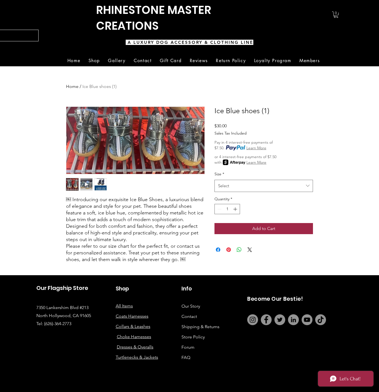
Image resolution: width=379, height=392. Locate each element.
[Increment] (235, 209)
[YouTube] (307, 319)
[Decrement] (218, 209)
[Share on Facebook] (218, 249)
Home (72, 86)
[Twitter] (279, 319)
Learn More (256, 147)
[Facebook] (266, 319)
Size (219, 173)
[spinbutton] (227, 209)
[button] (336, 14)
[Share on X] (249, 249)
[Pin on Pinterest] (228, 249)
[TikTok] (320, 319)
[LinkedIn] (293, 319)
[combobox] (263, 186)
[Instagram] (252, 319)
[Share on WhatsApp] (239, 249)
